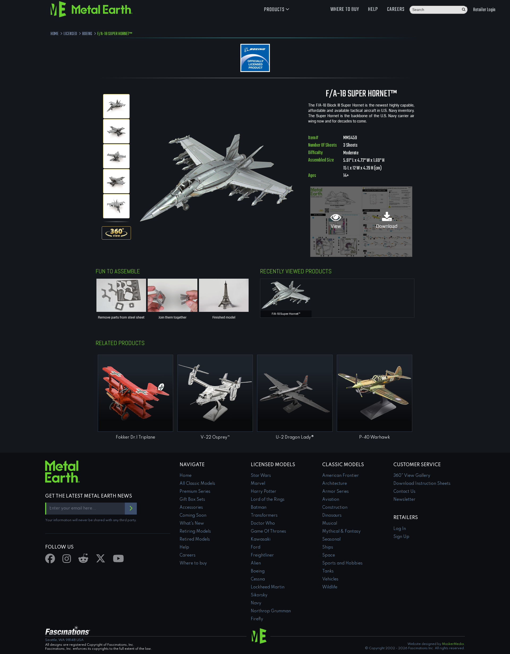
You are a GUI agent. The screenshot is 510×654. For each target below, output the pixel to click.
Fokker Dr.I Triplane (135, 437)
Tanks (328, 571)
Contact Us (404, 492)
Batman (258, 508)
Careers (396, 9)
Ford (255, 547)
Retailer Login (484, 10)
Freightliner (262, 555)
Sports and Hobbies (342, 563)
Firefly (257, 619)
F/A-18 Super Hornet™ (286, 314)
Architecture (334, 484)
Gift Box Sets (192, 500)
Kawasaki (260, 539)
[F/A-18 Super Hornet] (116, 106)
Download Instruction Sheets (421, 484)
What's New (192, 523)
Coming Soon (193, 515)
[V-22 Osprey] (215, 393)
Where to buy (344, 9)
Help (373, 9)
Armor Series (335, 492)
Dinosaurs (332, 515)
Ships (327, 547)
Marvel (258, 484)
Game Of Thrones (268, 531)
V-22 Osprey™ (215, 437)
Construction (334, 508)
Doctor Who (263, 523)
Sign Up (401, 537)
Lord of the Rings (267, 500)
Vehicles (330, 579)
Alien (256, 563)
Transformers (264, 515)
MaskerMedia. (453, 644)
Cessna (258, 579)
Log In (399, 529)
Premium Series (195, 492)
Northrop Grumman (271, 611)
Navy (256, 603)
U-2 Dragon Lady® (295, 437)
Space (328, 555)
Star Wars (261, 476)
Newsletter (404, 500)
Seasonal (331, 539)
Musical (329, 523)
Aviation (330, 500)
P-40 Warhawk (374, 437)
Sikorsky (259, 595)
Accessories (191, 508)
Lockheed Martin (267, 587)
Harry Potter (263, 492)
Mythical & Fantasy (341, 531)
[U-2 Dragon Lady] (295, 393)
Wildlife (329, 587)
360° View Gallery (411, 476)
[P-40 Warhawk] (374, 393)
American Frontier (340, 476)
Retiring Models (195, 531)
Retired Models (195, 539)
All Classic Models (197, 484)
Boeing (258, 571)
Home (186, 476)
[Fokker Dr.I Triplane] (135, 393)
